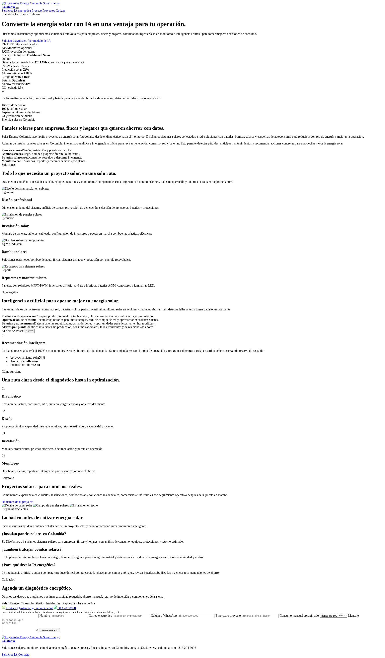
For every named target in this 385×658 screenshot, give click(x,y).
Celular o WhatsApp (164, 615)
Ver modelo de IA (39, 40)
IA (15, 654)
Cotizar (60, 10)
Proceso (37, 10)
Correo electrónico (101, 615)
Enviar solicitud (49, 630)
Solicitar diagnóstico (14, 40)
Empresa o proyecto (229, 615)
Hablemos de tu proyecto (17, 501)
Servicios (7, 10)
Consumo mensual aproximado (300, 615)
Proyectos (49, 10)
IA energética (22, 10)
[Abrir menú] (17, 8)
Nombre (45, 615)
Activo (29, 331)
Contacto (23, 654)
